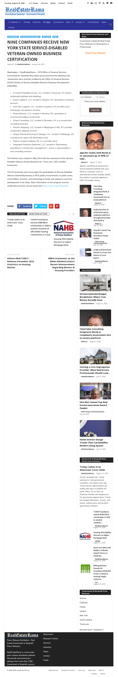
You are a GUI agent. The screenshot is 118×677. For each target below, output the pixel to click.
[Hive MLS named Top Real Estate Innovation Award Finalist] (85, 233)
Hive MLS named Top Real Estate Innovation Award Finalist (93, 405)
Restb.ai (84, 162)
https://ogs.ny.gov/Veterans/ (55, 186)
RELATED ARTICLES (17, 214)
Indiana (83, 611)
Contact (61, 3)
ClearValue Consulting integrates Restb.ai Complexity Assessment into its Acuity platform (95, 333)
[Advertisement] (79, 11)
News (104, 22)
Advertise (47, 647)
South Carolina (86, 620)
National (46, 37)
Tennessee (84, 624)
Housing (27, 22)
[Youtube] (111, 3)
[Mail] (95, 3)
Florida (82, 607)
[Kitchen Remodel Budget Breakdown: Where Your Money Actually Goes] (95, 282)
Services (44, 3)
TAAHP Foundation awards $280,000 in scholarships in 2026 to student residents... (102, 517)
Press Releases (93, 22)
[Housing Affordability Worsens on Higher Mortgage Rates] (64, 227)
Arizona (83, 598)
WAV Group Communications (100, 242)
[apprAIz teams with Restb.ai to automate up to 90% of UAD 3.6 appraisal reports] (95, 139)
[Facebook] (88, 3)
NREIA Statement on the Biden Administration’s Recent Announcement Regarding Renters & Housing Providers (61, 264)
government (13, 37)
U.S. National (13, 22)
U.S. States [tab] (100, 97)
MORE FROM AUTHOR (38, 214)
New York (84, 615)
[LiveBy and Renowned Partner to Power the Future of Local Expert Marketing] (85, 252)
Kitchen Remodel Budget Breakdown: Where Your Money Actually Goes (93, 296)
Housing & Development (30, 37)
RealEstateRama (23, 64)
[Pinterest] (99, 3)
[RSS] (103, 3)
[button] (109, 25)
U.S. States (33, 3)
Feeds (70, 3)
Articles (11, 27)
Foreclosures (58, 22)
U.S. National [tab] (86, 97)
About (53, 3)
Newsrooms (48, 634)
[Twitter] (107, 3)
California (83, 603)
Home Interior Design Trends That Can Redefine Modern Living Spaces (94, 442)
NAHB (97, 541)
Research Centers (50, 639)
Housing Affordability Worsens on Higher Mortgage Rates (64, 242)
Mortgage (47, 22)
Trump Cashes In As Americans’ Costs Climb (16, 222)
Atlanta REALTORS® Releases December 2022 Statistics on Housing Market (20, 263)
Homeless (36, 22)
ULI (96, 582)
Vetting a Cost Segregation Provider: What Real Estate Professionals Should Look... (95, 369)
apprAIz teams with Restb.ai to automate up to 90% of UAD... (95, 155)
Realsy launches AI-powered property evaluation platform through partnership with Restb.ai (102, 215)
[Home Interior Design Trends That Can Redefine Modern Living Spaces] (95, 428)
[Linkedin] (92, 3)
